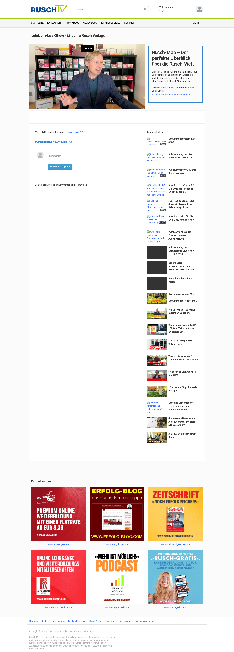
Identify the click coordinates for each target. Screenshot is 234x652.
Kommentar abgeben (60, 166)
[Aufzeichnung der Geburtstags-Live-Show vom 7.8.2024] (157, 252)
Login (162, 10)
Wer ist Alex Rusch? (145, 621)
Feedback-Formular (77, 621)
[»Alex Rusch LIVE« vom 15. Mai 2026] (157, 375)
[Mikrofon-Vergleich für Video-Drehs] (157, 344)
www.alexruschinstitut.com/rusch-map (171, 94)
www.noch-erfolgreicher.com (175, 544)
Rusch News (95, 621)
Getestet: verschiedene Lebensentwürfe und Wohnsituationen (180, 406)
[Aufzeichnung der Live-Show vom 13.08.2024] (157, 157)
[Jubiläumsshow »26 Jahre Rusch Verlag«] (157, 173)
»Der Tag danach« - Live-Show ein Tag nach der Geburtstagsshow (181, 204)
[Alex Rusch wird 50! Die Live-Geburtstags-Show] (157, 219)
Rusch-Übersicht (125, 621)
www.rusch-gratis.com (175, 607)
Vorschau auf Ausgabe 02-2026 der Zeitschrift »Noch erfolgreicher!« (182, 328)
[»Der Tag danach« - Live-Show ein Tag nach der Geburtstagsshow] (157, 205)
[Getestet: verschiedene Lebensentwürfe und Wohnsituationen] (157, 407)
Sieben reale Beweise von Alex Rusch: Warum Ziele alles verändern (182, 421)
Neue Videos (90, 23)
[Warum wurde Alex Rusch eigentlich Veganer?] (157, 313)
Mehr (196, 23)
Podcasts (109, 621)
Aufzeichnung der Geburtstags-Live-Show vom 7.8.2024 (181, 250)
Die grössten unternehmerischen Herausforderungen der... (182, 266)
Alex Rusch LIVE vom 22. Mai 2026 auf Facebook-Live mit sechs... (181, 188)
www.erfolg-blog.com (117, 544)
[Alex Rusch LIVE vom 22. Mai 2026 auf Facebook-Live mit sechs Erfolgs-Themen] (157, 190)
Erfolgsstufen (58, 621)
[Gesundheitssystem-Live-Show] (157, 141)
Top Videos (73, 23)
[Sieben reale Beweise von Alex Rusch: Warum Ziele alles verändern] (157, 422)
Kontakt (129, 23)
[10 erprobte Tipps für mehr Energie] (157, 391)
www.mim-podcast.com (117, 607)
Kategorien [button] (54, 23)
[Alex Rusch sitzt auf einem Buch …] (157, 437)
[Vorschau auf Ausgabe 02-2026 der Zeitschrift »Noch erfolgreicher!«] (157, 329)
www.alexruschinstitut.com (58, 607)
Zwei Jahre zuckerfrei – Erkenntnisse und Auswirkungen (181, 235)
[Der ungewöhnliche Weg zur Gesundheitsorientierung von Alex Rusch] (157, 298)
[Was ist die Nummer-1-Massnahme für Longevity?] (157, 360)
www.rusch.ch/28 (74, 132)
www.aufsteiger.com (58, 544)
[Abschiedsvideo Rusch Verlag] (157, 283)
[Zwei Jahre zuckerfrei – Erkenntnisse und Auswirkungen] (157, 236)
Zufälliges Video (110, 23)
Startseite (37, 23)
